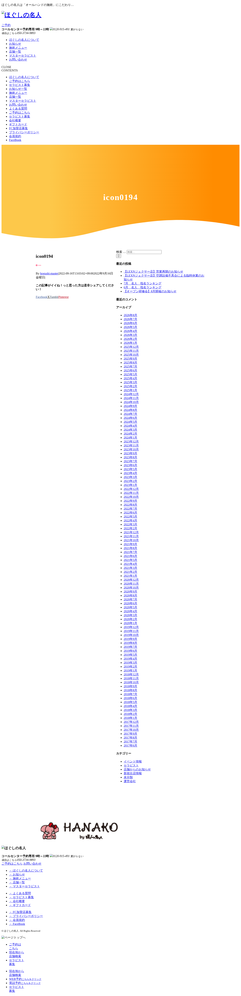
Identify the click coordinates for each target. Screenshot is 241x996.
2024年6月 (130, 417)
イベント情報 (133, 761)
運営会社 (130, 781)
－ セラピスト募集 (21, 897)
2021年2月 (130, 571)
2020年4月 (130, 611)
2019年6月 (130, 650)
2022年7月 (130, 508)
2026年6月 (130, 323)
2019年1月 (130, 670)
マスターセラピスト (22, 55)
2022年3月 (130, 524)
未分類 (128, 777)
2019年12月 (131, 627)
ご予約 (6, 25)
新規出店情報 (133, 773)
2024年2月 (130, 433)
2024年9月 (130, 406)
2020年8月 (130, 595)
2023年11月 (131, 445)
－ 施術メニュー (20, 878)
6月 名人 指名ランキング (142, 287)
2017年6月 (130, 745)
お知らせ (15, 43)
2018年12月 (131, 674)
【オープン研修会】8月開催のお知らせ (150, 291)
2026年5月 (130, 327)
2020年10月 (131, 587)
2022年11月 (131, 492)
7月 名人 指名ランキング (142, 283)
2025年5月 (130, 374)
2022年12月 (131, 488)
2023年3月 (130, 477)
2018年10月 (131, 682)
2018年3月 (130, 710)
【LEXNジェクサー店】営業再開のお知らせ (153, 271)
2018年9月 (130, 686)
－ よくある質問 (20, 893)
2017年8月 (130, 737)
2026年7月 (130, 319)
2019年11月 (131, 631)
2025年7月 (130, 366)
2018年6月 (130, 698)
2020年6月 (130, 603)
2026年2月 (130, 338)
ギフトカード (18, 124)
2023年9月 (130, 453)
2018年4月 (130, 706)
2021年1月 (130, 575)
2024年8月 (130, 410)
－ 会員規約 (17, 920)
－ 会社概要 (17, 901)
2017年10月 (131, 729)
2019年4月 (130, 658)
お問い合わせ (18, 59)
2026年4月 (130, 331)
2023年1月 (130, 485)
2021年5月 (130, 560)
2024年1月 (130, 437)
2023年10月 (131, 449)
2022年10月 (131, 496)
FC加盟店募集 (18, 128)
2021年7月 (130, 552)
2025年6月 (130, 370)
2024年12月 (131, 394)
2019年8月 (130, 642)
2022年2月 (130, 528)
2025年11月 (131, 350)
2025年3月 (130, 382)
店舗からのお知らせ (137, 769)
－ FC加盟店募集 (20, 912)
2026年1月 (130, 342)
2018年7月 (130, 694)
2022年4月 (130, 520)
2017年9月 (130, 733)
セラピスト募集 (19, 84)
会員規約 (15, 136)
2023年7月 (130, 461)
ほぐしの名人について (24, 39)
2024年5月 (130, 421)
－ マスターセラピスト (24, 886)
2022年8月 (130, 504)
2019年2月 (130, 666)
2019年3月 (130, 662)
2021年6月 (130, 556)
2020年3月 (130, 615)
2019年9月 (130, 639)
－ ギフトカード (20, 905)
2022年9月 (130, 500)
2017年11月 (131, 725)
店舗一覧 (15, 51)
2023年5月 (130, 469)
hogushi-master (49, 273)
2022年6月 (130, 512)
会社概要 (15, 120)
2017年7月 (130, 741)
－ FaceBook (17, 924)
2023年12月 (131, 441)
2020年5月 (130, 607)
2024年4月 (130, 425)
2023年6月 (130, 465)
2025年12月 (131, 346)
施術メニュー (18, 47)
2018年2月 (130, 714)
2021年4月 (130, 563)
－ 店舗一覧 (17, 882)
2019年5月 (130, 654)
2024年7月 (130, 413)
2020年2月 (130, 619)
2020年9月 (130, 591)
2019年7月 (130, 646)
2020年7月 (130, 599)
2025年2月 (130, 386)
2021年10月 (131, 540)
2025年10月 (131, 354)
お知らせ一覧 (18, 88)
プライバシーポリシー (24, 132)
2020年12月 (131, 579)
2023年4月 (130, 473)
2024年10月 (131, 402)
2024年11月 (131, 398)
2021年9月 (130, 544)
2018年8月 (130, 690)
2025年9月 (130, 358)
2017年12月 (131, 721)
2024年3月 (130, 429)
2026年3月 (130, 335)
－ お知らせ (17, 874)
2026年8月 (130, 315)
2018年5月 (130, 702)
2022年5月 (130, 516)
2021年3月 (130, 567)
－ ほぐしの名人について (26, 870)
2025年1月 (130, 390)
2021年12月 (131, 532)
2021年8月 (130, 548)
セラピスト (131, 765)
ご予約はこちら (19, 81)
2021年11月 (131, 536)
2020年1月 (130, 623)
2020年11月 (131, 583)
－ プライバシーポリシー (26, 916)
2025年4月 (130, 378)
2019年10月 (131, 635)
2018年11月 (131, 678)
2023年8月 (130, 457)
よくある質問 (18, 108)
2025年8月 (130, 362)
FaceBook (15, 140)
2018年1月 (130, 717)
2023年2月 (130, 481)
